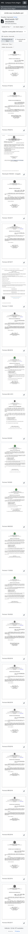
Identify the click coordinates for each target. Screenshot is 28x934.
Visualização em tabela (21, 40)
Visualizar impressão (8, 36)
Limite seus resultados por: (14, 13)
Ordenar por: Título (7, 44)
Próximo (17, 931)
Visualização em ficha (8, 40)
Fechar (15, 17)
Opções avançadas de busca (12, 31)
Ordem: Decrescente (7, 47)
